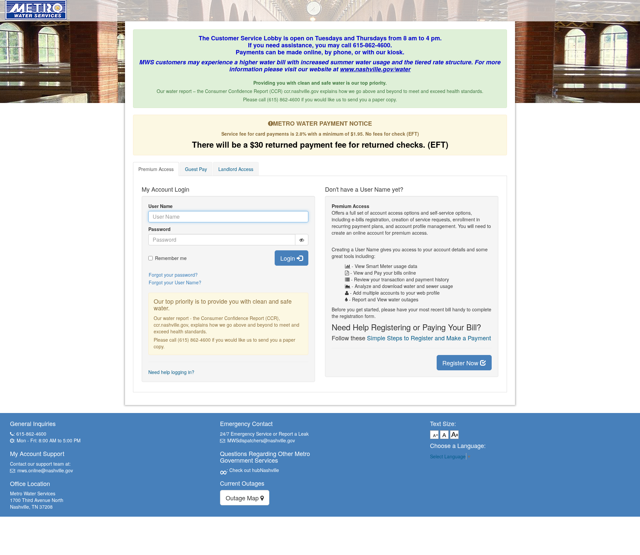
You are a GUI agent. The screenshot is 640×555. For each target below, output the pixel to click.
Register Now (461, 362)
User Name (160, 206)
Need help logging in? (171, 372)
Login (288, 258)
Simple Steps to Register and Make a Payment (429, 337)
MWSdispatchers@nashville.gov (261, 440)
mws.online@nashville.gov (45, 470)
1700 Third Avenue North (36, 500)
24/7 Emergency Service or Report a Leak (264, 433)
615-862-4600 (31, 433)
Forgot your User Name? (175, 282)
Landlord (235, 169)
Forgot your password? (173, 274)
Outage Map (243, 497)
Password (159, 229)
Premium (156, 169)
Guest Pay (196, 169)
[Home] (36, 8)
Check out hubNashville (253, 470)
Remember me (171, 258)
